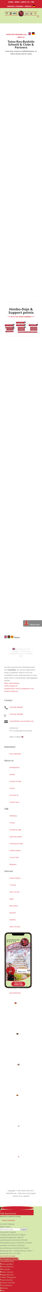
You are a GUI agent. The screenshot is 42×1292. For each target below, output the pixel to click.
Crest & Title (14, 857)
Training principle (16, 843)
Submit (24, 1229)
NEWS (17, 2)
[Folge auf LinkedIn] (19, 615)
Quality (12, 774)
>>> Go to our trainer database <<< (21, 317)
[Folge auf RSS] (28, 615)
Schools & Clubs (16, 781)
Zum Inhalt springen (7, 1256)
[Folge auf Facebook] (7, 610)
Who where (14, 906)
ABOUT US (25, 2)
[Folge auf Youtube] (20, 610)
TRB (32, 2)
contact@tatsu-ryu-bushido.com (22, 721)
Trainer (12, 788)
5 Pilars (12, 823)
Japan (12, 899)
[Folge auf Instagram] (16, 610)
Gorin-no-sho (14, 892)
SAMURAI (11, 6)
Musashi (13, 913)
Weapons (13, 864)
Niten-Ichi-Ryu (15, 927)
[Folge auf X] (11, 610)
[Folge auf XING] (23, 615)
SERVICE (28, 6)
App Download (15, 993)
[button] (9, 1259)
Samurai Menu (15, 878)
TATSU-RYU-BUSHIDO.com (16, 34)
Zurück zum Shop (16, 1216)
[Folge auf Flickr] (29, 610)
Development (14, 767)
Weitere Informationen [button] (21, 1028)
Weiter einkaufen (8, 1220)
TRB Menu (13, 816)
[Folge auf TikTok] (14, 615)
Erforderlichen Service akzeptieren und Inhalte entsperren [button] (19, 689)
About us (21, 37)
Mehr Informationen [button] (11, 683)
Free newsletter (15, 754)
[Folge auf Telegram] (34, 610)
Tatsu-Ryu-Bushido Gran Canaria (21, 208)
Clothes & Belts (15, 850)
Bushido (13, 920)
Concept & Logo (15, 830)
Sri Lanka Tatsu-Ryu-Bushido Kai (21, 174)
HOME (10, 2)
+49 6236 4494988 (16, 714)
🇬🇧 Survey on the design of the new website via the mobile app (21, 652)
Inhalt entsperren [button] (10, 686)
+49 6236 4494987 (16, 707)
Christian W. (14, 795)
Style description (16, 837)
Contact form (14, 802)
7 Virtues (13, 885)
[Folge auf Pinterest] (25, 610)
